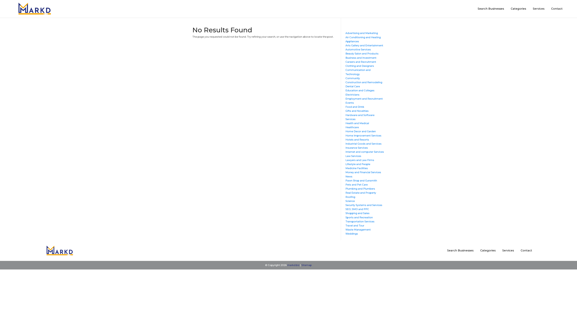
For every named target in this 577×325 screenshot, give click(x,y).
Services (538, 8)
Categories (518, 8)
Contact (557, 8)
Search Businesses (491, 8)
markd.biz (293, 265)
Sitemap (306, 265)
